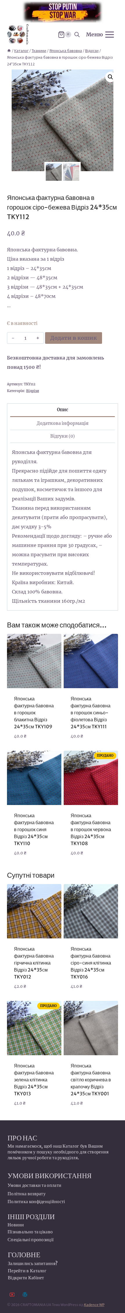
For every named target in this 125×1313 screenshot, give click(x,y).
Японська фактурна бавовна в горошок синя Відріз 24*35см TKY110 (34, 829)
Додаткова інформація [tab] (63, 423)
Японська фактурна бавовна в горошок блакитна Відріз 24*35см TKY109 (34, 712)
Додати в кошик (73, 337)
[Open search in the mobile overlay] (77, 34)
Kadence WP (94, 1305)
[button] (110, 77)
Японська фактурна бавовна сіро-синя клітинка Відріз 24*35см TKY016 (91, 963)
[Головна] (9, 50)
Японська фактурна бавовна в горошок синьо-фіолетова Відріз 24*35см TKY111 (90, 712)
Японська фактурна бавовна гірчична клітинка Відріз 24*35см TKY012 (34, 963)
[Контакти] (25, 1294)
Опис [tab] (62, 409)
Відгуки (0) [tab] (62, 436)
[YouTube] (12, 1294)
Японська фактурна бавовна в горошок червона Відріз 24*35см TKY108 (91, 829)
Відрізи (32, 391)
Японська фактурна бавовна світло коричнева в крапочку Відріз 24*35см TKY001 (91, 1079)
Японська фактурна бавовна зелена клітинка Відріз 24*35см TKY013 (34, 1079)
